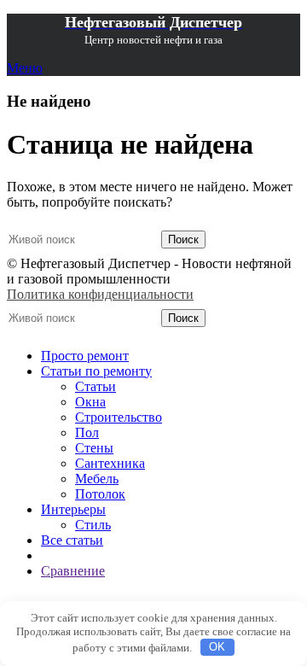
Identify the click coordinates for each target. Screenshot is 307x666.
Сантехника (110, 463)
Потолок (100, 494)
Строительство (118, 417)
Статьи (95, 386)
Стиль (93, 524)
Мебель (97, 478)
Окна (90, 401)
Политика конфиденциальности (100, 294)
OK (217, 646)
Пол (87, 432)
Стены (94, 448)
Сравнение (73, 571)
